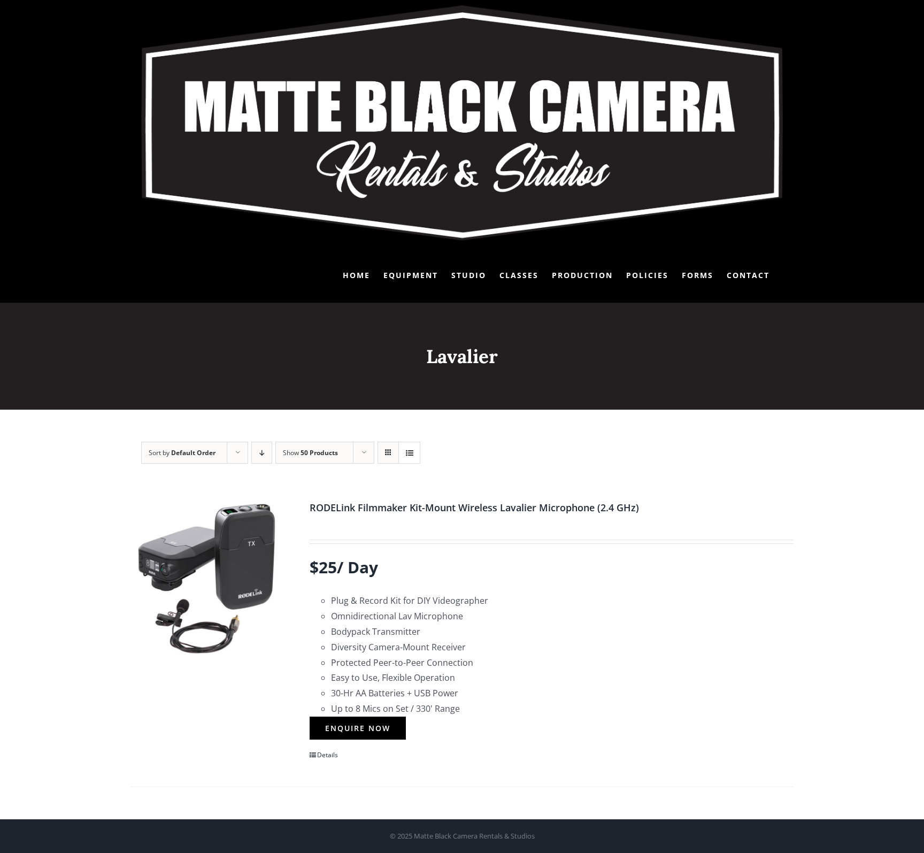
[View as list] (409, 452)
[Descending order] (261, 453)
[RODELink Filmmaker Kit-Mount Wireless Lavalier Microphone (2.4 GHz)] (206, 578)
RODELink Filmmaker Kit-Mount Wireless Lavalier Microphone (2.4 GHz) (474, 507)
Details (327, 754)
